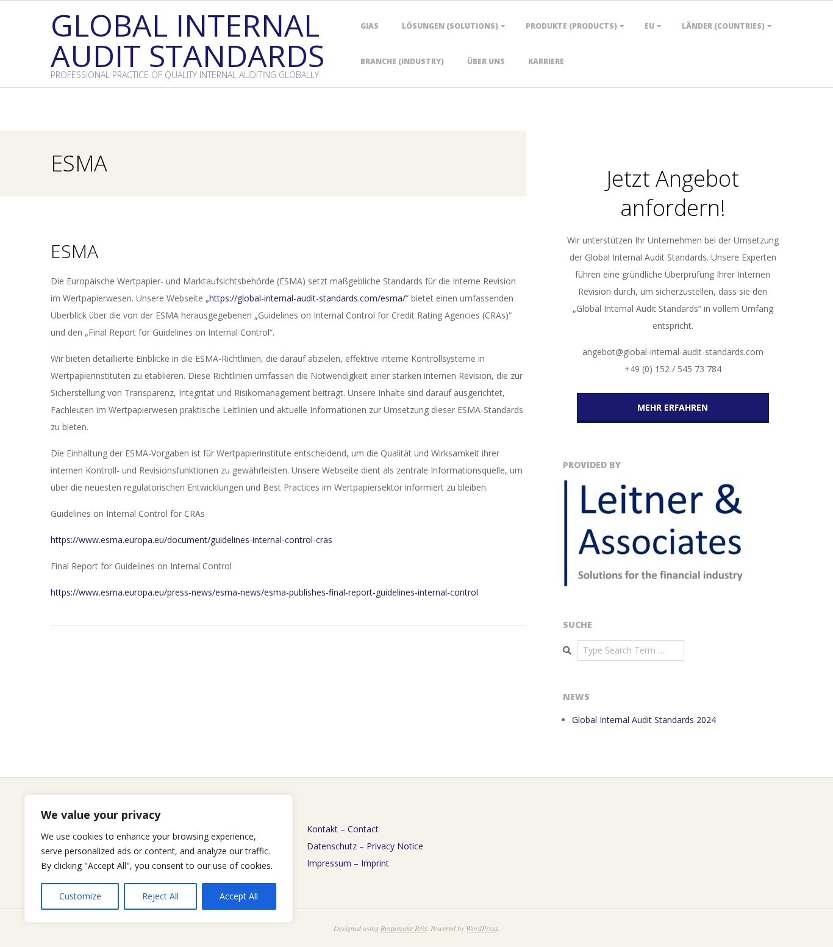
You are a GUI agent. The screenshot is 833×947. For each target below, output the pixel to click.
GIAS (369, 26)
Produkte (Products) (571, 26)
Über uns (486, 61)
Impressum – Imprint (348, 863)
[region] (158, 858)
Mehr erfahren (672, 407)
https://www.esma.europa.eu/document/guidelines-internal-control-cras (191, 540)
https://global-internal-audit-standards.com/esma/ (307, 298)
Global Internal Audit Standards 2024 (644, 720)
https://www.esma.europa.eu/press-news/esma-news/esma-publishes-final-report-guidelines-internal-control (264, 592)
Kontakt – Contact (343, 829)
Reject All (160, 896)
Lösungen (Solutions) (450, 26)
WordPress (482, 928)
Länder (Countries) (723, 26)
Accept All (239, 896)
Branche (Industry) (402, 61)
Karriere (546, 61)
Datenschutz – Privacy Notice (365, 846)
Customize (80, 896)
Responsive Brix (404, 928)
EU (649, 26)
